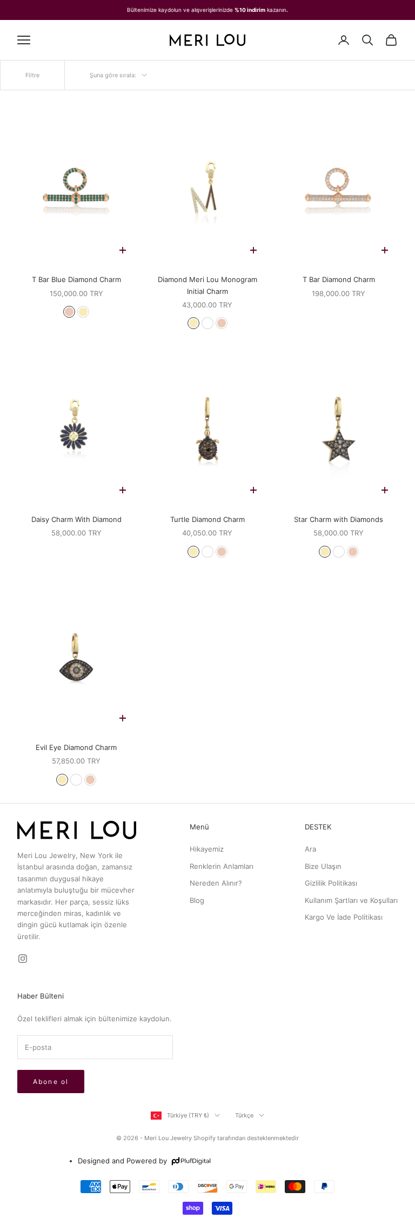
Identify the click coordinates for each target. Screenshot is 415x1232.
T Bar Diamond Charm (339, 279)
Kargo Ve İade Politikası (344, 917)
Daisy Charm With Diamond (76, 519)
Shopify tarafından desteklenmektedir (246, 1138)
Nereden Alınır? (216, 883)
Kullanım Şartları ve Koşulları (351, 900)
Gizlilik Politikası (331, 883)
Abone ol (51, 1081)
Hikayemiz (207, 849)
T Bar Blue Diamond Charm (76, 279)
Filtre (32, 75)
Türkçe (244, 1115)
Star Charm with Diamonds (338, 519)
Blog (197, 900)
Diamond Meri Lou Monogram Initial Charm (207, 285)
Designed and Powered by (122, 1160)
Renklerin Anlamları (221, 866)
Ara (310, 849)
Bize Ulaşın (323, 866)
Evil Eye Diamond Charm (76, 747)
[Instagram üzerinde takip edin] (22, 958)
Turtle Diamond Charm (207, 519)
